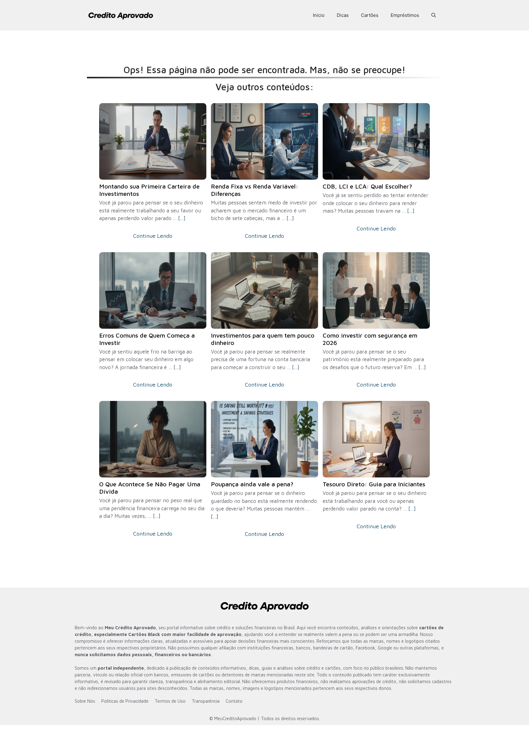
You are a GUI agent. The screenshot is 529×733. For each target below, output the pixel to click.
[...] (182, 218)
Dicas (343, 15)
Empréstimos (405, 15)
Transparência (205, 701)
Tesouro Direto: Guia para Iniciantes (374, 484)
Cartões (369, 15)
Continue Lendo (152, 236)
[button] (433, 15)
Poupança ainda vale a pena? (252, 484)
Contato (234, 701)
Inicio (319, 15)
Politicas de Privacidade (124, 701)
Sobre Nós (85, 701)
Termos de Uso (170, 701)
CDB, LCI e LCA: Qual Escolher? (367, 186)
